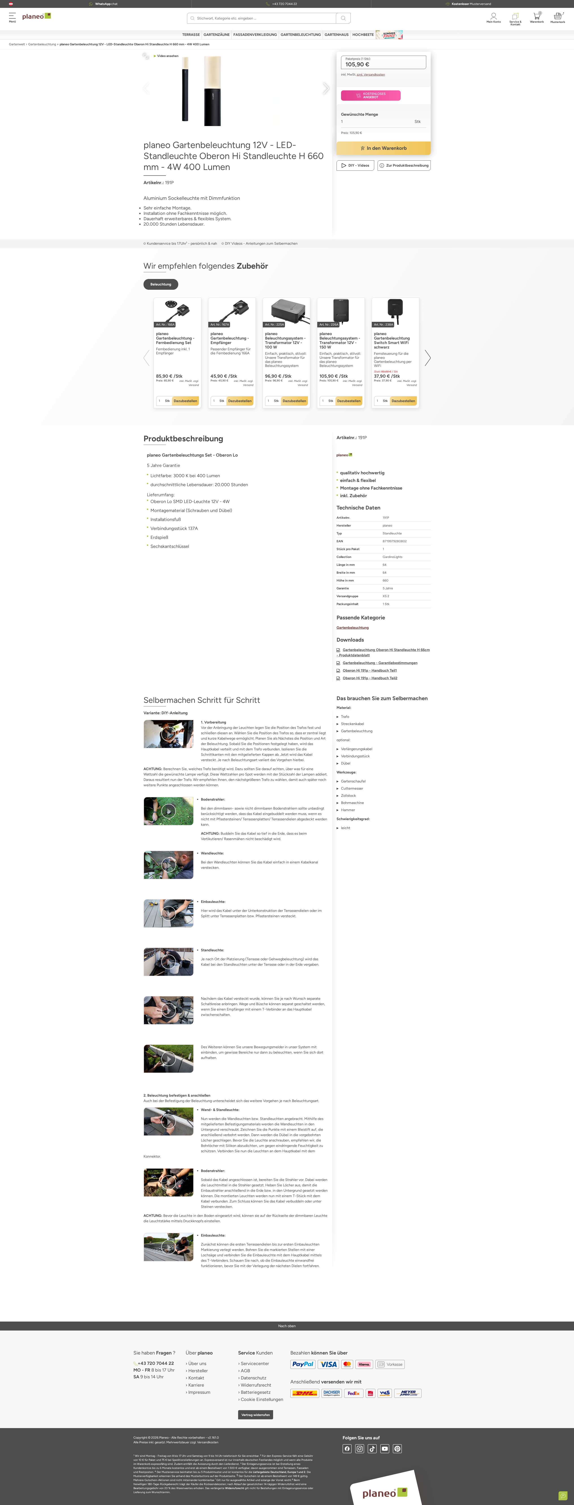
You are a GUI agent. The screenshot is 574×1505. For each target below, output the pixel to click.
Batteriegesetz (256, 1392)
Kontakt (196, 1378)
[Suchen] (192, 18)
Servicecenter (255, 1363)
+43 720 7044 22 (284, 4)
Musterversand (471, 4)
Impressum (199, 1392)
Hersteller (198, 1370)
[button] (11, 4)
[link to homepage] (37, 16)
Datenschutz (253, 1378)
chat (106, 4)
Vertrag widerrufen (255, 1415)
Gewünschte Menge (359, 114)
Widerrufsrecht (256, 1385)
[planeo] (384, 455)
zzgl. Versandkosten (371, 74)
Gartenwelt (17, 44)
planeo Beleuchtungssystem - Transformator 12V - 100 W (285, 340)
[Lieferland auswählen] (11, 4)
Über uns (197, 1363)
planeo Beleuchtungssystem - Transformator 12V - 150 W (340, 340)
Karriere (196, 1385)
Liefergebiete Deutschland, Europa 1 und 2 (279, 1472)
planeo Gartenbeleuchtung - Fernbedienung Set (175, 338)
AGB (245, 1370)
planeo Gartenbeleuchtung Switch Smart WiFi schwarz (392, 340)
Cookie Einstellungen (262, 1399)
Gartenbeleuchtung (42, 44)
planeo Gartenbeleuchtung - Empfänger (230, 338)
